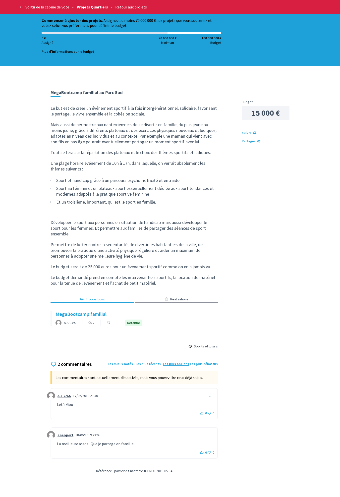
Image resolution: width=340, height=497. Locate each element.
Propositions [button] (95, 299)
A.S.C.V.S (64, 395)
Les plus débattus (204, 364)
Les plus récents (148, 364)
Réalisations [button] (179, 299)
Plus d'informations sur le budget (68, 51)
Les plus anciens (176, 364)
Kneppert (65, 435)
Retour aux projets (131, 6)
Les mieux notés (120, 364)
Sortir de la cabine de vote (47, 6)
